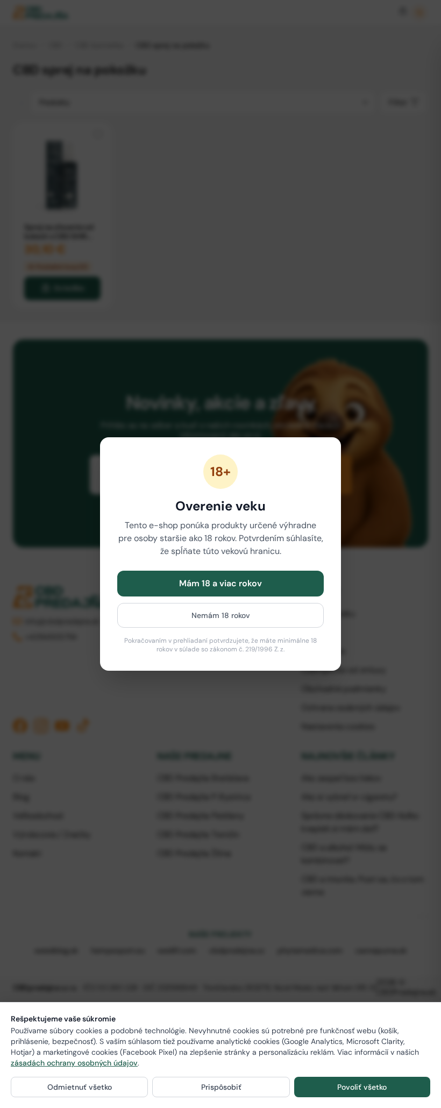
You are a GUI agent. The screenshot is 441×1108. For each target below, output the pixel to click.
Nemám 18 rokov (220, 615)
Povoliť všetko (362, 1087)
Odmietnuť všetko (79, 1087)
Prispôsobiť (221, 1087)
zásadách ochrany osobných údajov (74, 1063)
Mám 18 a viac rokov (220, 583)
